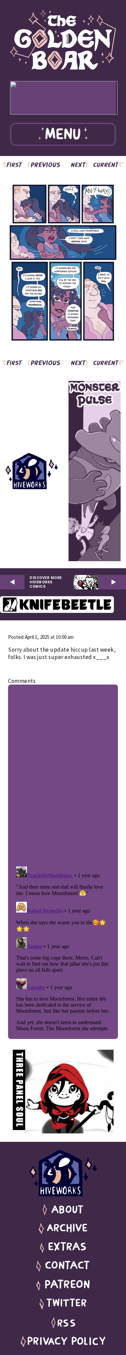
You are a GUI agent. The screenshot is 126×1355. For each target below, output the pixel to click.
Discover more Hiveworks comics (46, 582)
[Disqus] (63, 774)
